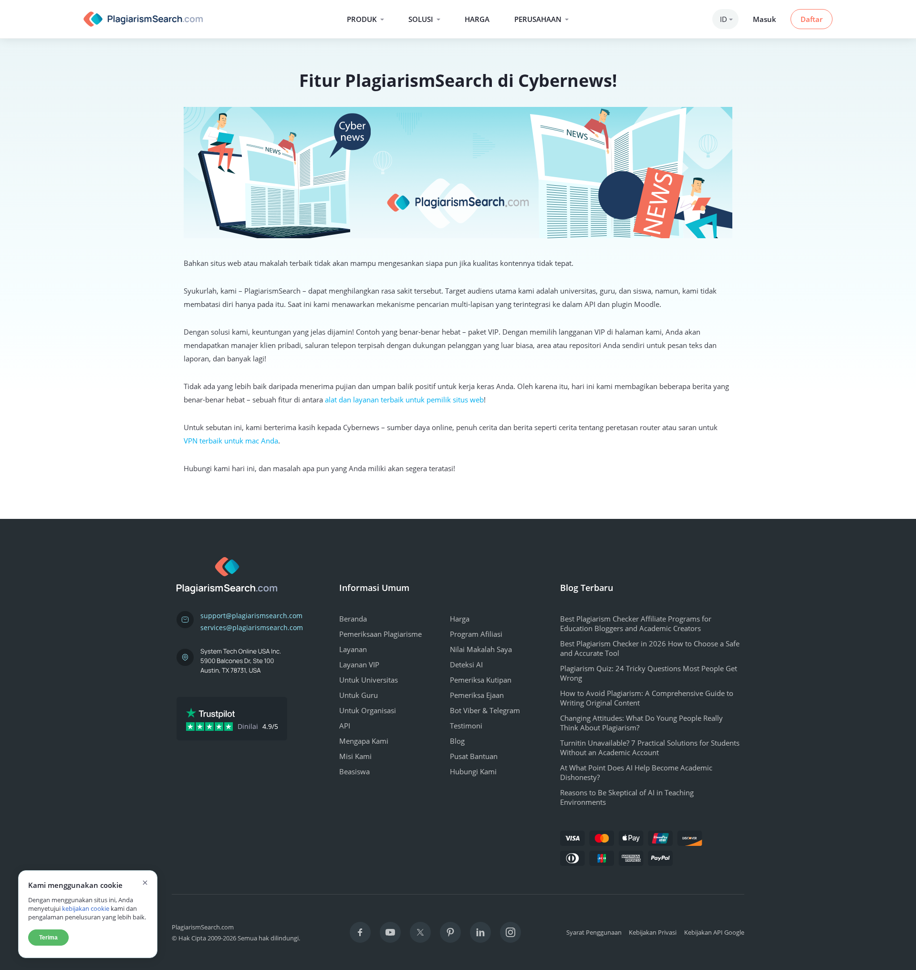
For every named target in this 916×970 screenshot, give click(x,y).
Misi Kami (355, 756)
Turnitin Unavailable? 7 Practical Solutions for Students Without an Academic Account (649, 747)
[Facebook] (360, 932)
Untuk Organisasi (367, 710)
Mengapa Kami (363, 741)
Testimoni (466, 725)
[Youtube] (390, 932)
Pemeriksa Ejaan (477, 695)
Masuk (764, 19)
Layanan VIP (359, 664)
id (723, 19)
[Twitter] (420, 932)
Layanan (353, 649)
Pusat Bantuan (474, 756)
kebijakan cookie (85, 908)
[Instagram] (510, 932)
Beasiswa (354, 771)
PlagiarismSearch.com (203, 927)
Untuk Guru (358, 695)
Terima (48, 937)
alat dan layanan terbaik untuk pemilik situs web (404, 399)
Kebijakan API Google (714, 932)
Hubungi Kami (473, 771)
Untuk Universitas (368, 680)
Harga (477, 19)
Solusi (420, 19)
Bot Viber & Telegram (485, 710)
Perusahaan (538, 19)
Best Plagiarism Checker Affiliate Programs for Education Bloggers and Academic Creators (635, 623)
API (344, 725)
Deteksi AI (466, 664)
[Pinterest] (450, 932)
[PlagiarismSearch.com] (143, 19)
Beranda (353, 618)
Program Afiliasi (476, 634)
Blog (457, 741)
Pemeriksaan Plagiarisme (380, 634)
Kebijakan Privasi (653, 932)
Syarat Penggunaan (594, 932)
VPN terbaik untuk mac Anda (231, 440)
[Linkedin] (480, 932)
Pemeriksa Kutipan (480, 680)
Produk (362, 19)
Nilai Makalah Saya (481, 649)
